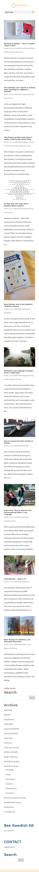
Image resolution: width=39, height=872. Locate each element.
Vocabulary (10, 793)
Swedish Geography (11, 761)
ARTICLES (18, 48)
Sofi (7, 48)
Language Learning (28, 94)
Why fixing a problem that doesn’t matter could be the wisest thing (18, 138)
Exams (8, 774)
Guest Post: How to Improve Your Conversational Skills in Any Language (18, 512)
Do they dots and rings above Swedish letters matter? (16, 205)
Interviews (8, 743)
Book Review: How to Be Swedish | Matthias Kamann (18, 305)
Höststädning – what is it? (15, 579)
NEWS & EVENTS (11, 752)
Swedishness (8, 313)
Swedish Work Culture (17, 52)
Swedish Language (11, 766)
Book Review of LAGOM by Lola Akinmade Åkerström (17, 641)
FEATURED (25, 48)
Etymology (10, 770)
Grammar (9, 784)
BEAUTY (24, 644)
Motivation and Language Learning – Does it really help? (19, 372)
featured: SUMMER (11, 729)
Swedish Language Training (22, 146)
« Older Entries (9, 688)
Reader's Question (11, 757)
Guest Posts (25, 517)
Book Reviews (26, 309)
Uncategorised (9, 811)
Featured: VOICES (11, 733)
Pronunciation (8, 98)
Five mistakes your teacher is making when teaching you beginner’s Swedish (19, 89)
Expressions (10, 779)
